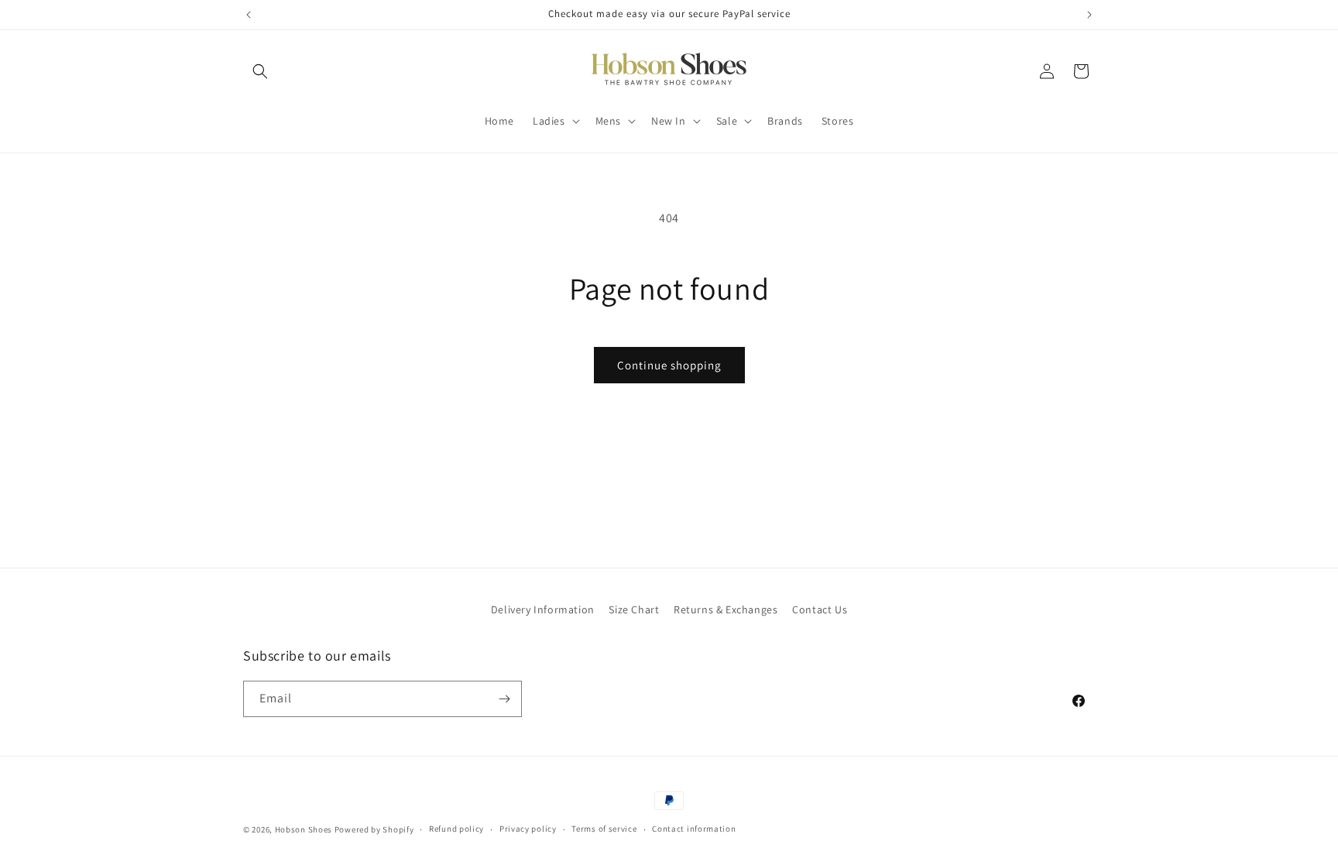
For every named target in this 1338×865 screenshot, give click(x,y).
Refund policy (456, 828)
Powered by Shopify (374, 829)
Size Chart (634, 609)
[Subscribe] (504, 699)
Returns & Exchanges (725, 609)
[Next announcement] (1089, 14)
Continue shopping (669, 365)
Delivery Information (543, 609)
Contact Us (819, 609)
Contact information (694, 828)
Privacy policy (528, 828)
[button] (260, 71)
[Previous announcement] (249, 14)
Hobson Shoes (303, 829)
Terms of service (603, 828)
